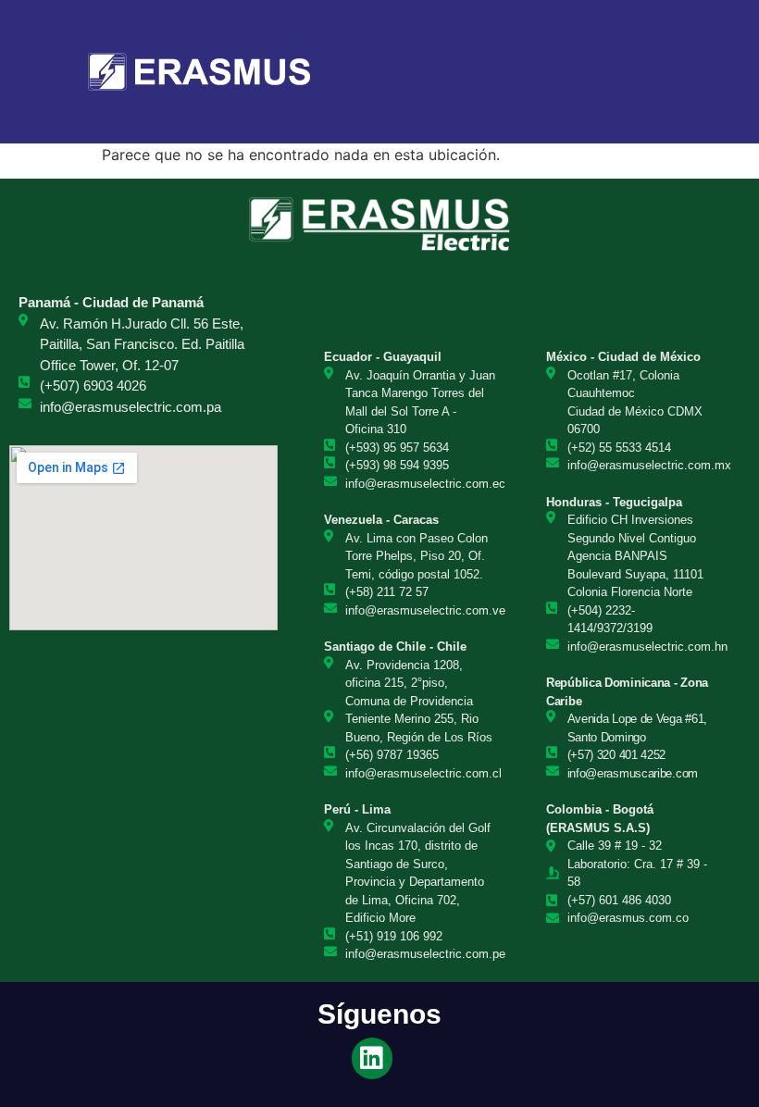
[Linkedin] (372, 1058)
